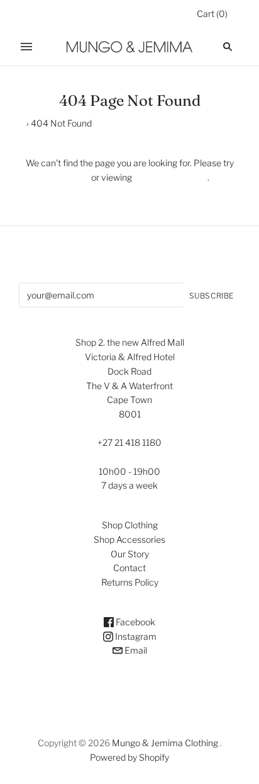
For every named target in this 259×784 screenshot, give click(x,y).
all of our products (170, 177)
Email (135, 650)
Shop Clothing (130, 525)
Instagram (135, 636)
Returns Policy (129, 582)
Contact (129, 567)
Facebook (134, 621)
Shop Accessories (129, 539)
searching (69, 177)
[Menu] (26, 46)
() (212, 13)
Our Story (130, 553)
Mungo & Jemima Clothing (165, 742)
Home (12, 123)
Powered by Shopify (129, 757)
